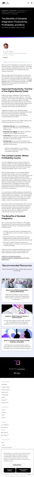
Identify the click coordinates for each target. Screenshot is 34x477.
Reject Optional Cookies (23, 470)
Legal (3, 442)
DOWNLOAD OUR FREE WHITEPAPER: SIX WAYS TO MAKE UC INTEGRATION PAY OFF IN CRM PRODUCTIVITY (15, 258)
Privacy (3, 445)
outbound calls (25, 126)
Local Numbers (21, 369)
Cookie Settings (17, 464)
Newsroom (4, 412)
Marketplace (4, 384)
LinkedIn (5, 427)
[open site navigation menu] (31, 3)
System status (5, 392)
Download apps (5, 394)
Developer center (5, 387)
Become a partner (6, 389)
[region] (17, 461)
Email (18, 373)
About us (4, 409)
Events (3, 415)
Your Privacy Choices (6, 447)
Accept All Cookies (9, 470)
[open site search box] (28, 3)
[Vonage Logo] (6, 3)
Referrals (4, 400)
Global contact (5, 402)
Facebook (5, 424)
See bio (5, 57)
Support (3, 397)
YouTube (5, 432)
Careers (3, 417)
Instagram (5, 435)
